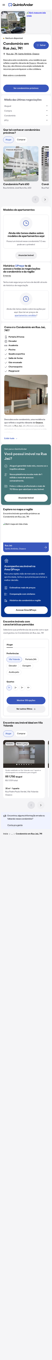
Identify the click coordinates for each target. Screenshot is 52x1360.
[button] (24, 769)
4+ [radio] (28, 688)
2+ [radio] (16, 688)
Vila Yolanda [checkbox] (14, 659)
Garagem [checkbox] (26, 666)
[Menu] (3, 4)
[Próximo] (45, 199)
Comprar (21, 140)
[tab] (10, 645)
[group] (24, 769)
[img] (20, 163)
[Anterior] (35, 199)
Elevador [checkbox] (13, 666)
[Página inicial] (21, 4)
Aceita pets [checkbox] (14, 672)
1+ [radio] (9, 688)
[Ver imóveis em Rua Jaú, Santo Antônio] (39, 14)
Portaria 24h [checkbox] (31, 659)
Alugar (8, 140)
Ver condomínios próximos (26, 88)
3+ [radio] (22, 688)
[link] (26, 700)
